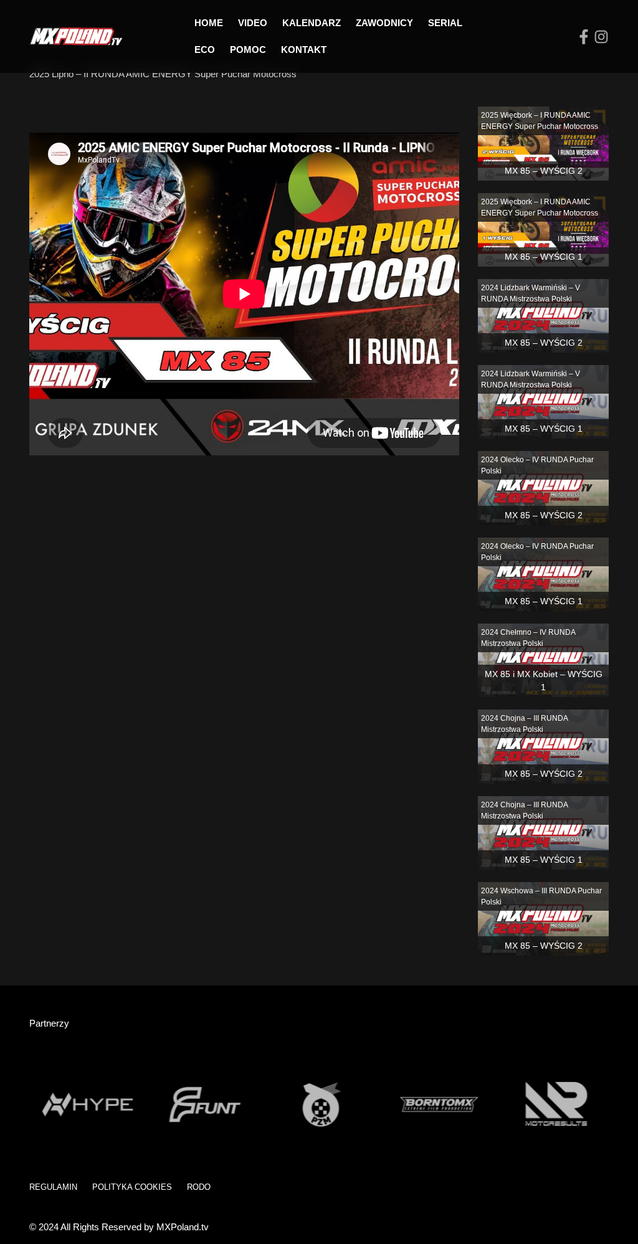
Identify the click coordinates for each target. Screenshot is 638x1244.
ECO (204, 49)
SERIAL (445, 22)
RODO (199, 1187)
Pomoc (248, 49)
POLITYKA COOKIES (132, 1187)
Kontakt (303, 49)
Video (252, 22)
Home (208, 22)
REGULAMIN (53, 1187)
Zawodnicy (384, 22)
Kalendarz (311, 22)
